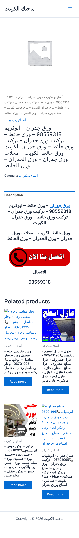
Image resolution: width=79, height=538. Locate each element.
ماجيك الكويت (19, 8)
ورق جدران (60, 205)
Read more (18, 382)
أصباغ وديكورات (53, 97)
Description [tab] (13, 195)
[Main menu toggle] (70, 8)
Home (8, 97)
